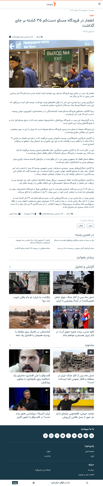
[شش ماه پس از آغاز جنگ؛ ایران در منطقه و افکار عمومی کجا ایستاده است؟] (73, 360)
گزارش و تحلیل (84, 267)
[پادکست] (33, 483)
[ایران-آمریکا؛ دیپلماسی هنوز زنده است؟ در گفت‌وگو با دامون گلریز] (29, 398)
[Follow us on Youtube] (62, 435)
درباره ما (91, 470)
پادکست (47, 456)
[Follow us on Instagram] (51, 435)
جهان (91, 15)
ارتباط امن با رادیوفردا (42, 470)
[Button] (39, 36)
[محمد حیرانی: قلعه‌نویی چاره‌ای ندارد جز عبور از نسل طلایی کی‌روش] (73, 398)
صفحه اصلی (89, 451)
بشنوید (89, 345)
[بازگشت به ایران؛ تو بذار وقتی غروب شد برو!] (29, 282)
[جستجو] (87, 483)
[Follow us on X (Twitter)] (68, 435)
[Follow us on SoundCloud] (57, 435)
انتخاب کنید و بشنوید (86, 475)
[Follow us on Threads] (45, 435)
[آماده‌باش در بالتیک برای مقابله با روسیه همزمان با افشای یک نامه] (29, 317)
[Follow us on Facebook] (80, 435)
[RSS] (85, 435)
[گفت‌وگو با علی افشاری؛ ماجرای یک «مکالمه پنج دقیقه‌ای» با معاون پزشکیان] (29, 360)
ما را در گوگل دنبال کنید (60, 482)
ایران (92, 456)
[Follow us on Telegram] (74, 435)
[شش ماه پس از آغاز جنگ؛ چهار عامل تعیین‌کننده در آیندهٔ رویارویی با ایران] (73, 282)
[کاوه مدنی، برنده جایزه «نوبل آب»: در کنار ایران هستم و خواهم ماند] (73, 317)
